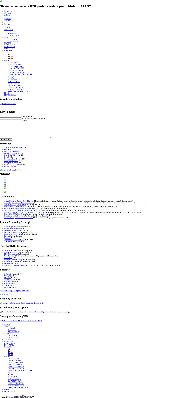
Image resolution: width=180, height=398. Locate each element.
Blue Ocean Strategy (11, 151)
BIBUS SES (12, 80)
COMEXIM (8, 276)
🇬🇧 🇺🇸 (10, 56)
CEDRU (11, 78)
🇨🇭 (9, 52)
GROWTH (8, 37)
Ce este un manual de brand (13, 230)
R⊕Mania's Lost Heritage (12, 159)
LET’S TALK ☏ (10, 95)
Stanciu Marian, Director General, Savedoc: (18, 218)
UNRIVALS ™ (9, 45)
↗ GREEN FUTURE (15, 66)
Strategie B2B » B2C (11, 161)
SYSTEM (7, 43)
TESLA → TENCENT (16, 87)
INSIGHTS (8, 50)
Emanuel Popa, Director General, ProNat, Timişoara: (21, 208)
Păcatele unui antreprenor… (13, 261)
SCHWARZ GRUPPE (15, 85)
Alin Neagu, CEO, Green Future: (15, 205)
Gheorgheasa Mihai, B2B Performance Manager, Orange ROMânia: (26, 212)
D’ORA (11, 76)
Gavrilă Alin (8, 280)
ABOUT (7, 28)
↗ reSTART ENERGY (16, 70)
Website (24, 120)
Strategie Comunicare (11, 163)
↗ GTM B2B (12, 39)
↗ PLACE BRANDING (16, 72)
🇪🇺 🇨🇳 (10, 58)
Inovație (6, 157)
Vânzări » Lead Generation (13, 164)
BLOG (6, 93)
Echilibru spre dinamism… (13, 234)
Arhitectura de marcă (11, 252)
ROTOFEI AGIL (14, 82)
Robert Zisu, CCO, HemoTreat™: (15, 216)
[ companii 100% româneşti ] (13, 147)
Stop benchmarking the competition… (16, 265)
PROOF (7, 60)
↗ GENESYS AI (14, 62)
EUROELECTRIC (14, 84)
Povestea (7, 283)
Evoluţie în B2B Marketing (13, 260)
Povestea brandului (10, 236)
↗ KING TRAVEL (14, 64)
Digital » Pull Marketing (12, 155)
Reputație (7, 263)
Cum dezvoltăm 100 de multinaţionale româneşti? (20, 256)
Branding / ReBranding (12, 153)
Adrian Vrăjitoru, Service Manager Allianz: (18, 203)
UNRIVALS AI (9, 47)
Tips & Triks (8, 241)
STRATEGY (8, 30)
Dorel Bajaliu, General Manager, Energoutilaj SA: (20, 206)
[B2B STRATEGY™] (1, 1)
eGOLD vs (8, 258)
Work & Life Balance (11, 166)
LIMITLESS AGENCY (16, 89)
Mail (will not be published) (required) (33, 118)
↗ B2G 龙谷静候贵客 (16, 68)
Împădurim (7, 281)
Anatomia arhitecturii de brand (14, 228)
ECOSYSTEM (9, 49)
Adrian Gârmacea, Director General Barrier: (18, 201)
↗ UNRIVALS (13, 41)
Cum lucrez (12, 33)
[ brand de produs (10, 227)
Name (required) (26, 116)
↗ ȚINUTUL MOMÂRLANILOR (20, 74)
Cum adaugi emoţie (10, 232)
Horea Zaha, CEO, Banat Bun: (14, 214)
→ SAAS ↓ (12, 32)
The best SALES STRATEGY (14, 240)
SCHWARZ (8, 285)
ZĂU (6, 287)
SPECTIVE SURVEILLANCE (18, 91)
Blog (5, 149)
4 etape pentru (8, 250)
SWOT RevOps (13, 35)
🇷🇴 (9, 54)
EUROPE (7, 278)
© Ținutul (7, 274)
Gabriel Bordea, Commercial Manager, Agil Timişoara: (22, 210)
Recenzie (7, 238)
